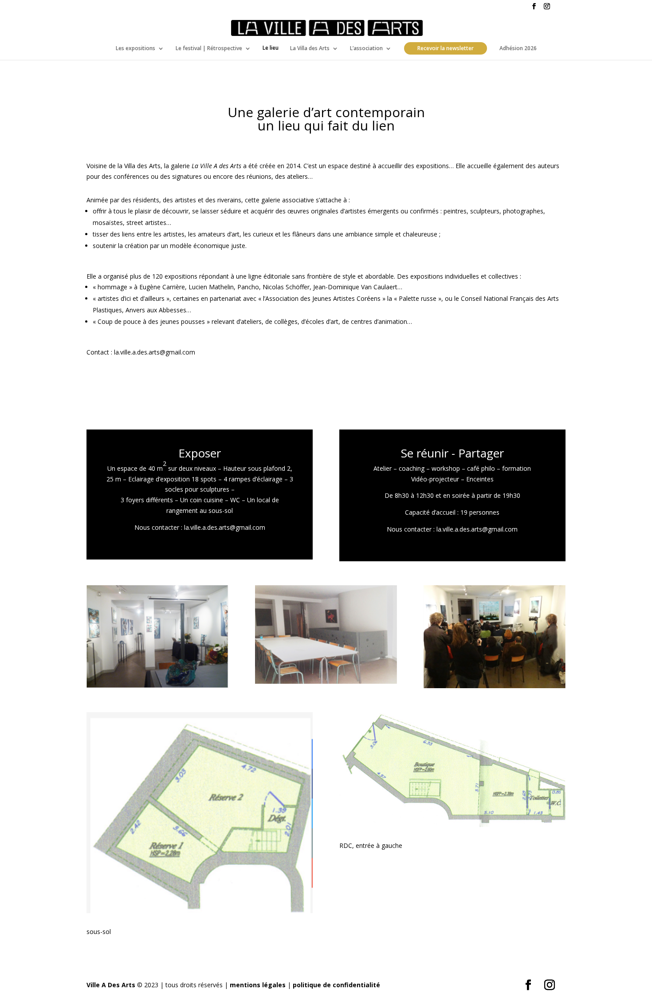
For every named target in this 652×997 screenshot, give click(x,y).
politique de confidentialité (336, 985)
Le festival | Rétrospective (209, 48)
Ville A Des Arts (110, 985)
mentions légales (258, 985)
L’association (366, 48)
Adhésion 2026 (518, 48)
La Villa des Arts (310, 48)
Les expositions (135, 48)
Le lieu (271, 48)
